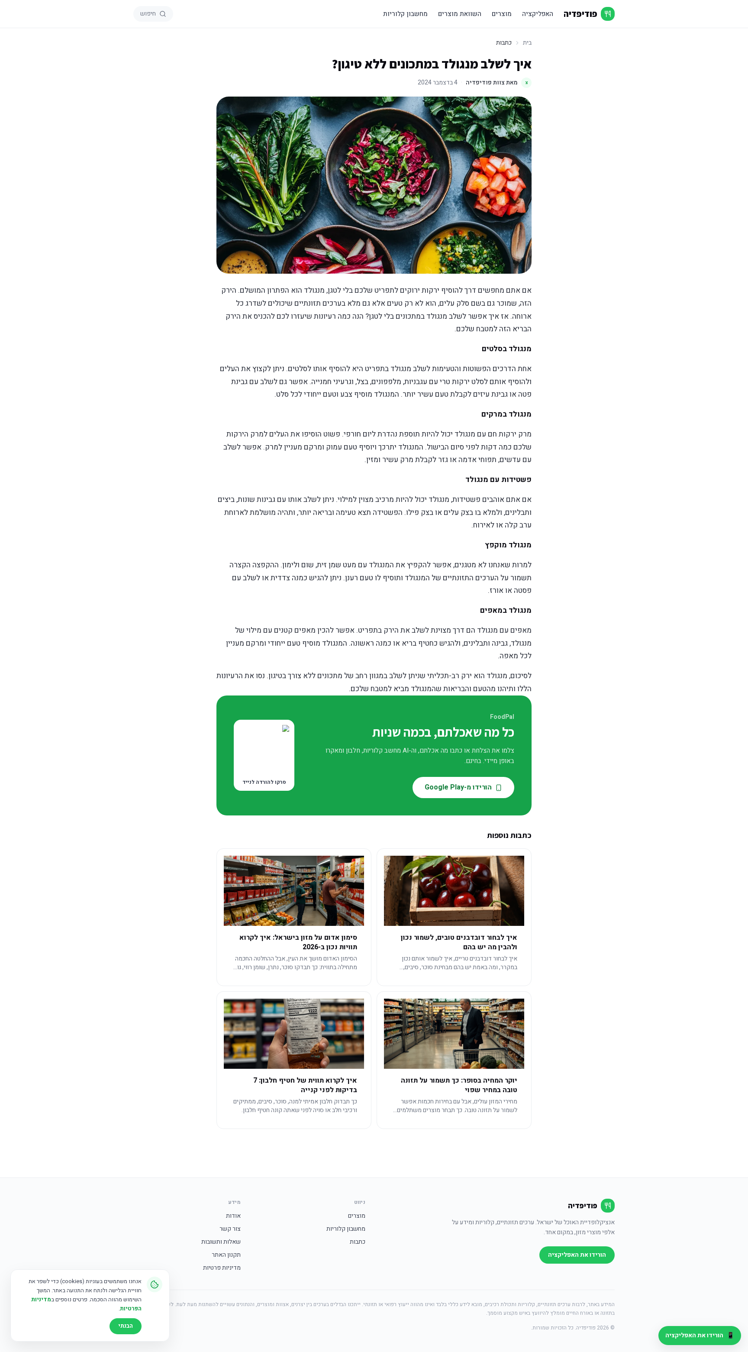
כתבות (357, 1242)
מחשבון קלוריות (405, 14)
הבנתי (125, 1326)
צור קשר (230, 1229)
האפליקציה (537, 14)
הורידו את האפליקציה (577, 1254)
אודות (233, 1216)
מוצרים (502, 14)
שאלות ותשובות (221, 1242)
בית (527, 43)
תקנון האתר (226, 1255)
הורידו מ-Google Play (458, 787)
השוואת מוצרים (459, 14)
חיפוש (148, 13)
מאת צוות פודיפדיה (497, 82)
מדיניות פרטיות (222, 1268)
